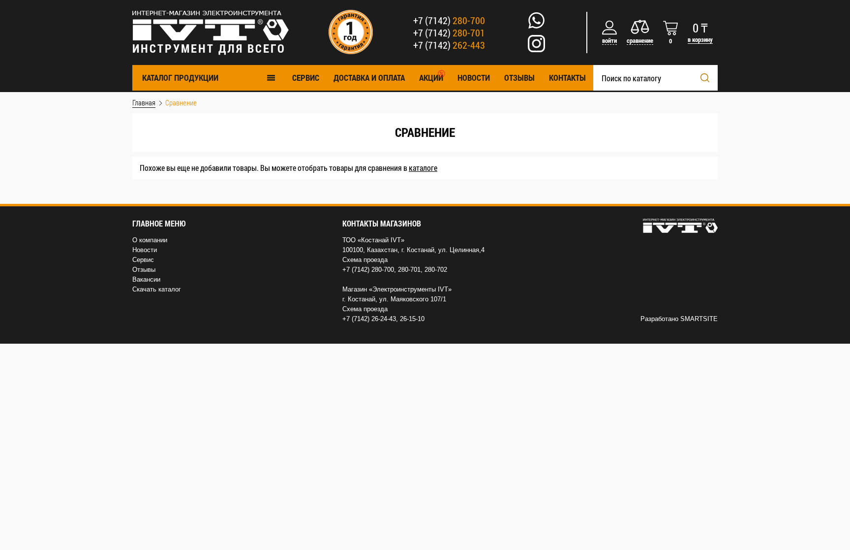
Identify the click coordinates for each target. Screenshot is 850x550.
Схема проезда (365, 259)
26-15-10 (412, 319)
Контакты (567, 77)
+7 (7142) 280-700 (368, 269)
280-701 (409, 269)
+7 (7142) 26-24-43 (369, 319)
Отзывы (519, 77)
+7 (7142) (449, 20)
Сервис (143, 259)
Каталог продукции (180, 77)
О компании (149, 240)
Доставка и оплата (369, 77)
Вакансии (146, 279)
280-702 (436, 269)
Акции (431, 77)
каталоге (423, 167)
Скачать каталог (156, 289)
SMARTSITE (699, 319)
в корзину (700, 39)
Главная (143, 102)
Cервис (305, 77)
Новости (473, 77)
